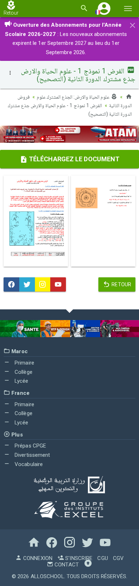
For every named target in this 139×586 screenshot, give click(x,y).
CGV (118, 558)
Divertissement (31, 455)
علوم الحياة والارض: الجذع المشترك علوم (74, 97)
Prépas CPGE (29, 446)
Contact (66, 564)
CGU (102, 558)
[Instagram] (43, 284)
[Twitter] (27, 284)
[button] (104, 8)
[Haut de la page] (88, 564)
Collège (22, 372)
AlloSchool (47, 576)
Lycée (21, 381)
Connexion (37, 558)
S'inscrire (78, 558)
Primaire (23, 363)
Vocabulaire (28, 464)
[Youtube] (58, 284)
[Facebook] (11, 284)
